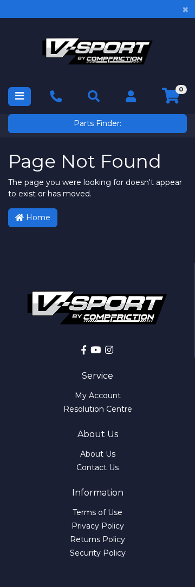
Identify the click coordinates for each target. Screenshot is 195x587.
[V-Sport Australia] (97, 51)
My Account (98, 395)
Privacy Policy (98, 526)
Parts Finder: (97, 123)
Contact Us (97, 467)
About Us (97, 454)
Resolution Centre (97, 409)
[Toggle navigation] (19, 96)
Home (37, 217)
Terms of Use (97, 512)
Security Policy (98, 553)
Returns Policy (97, 539)
